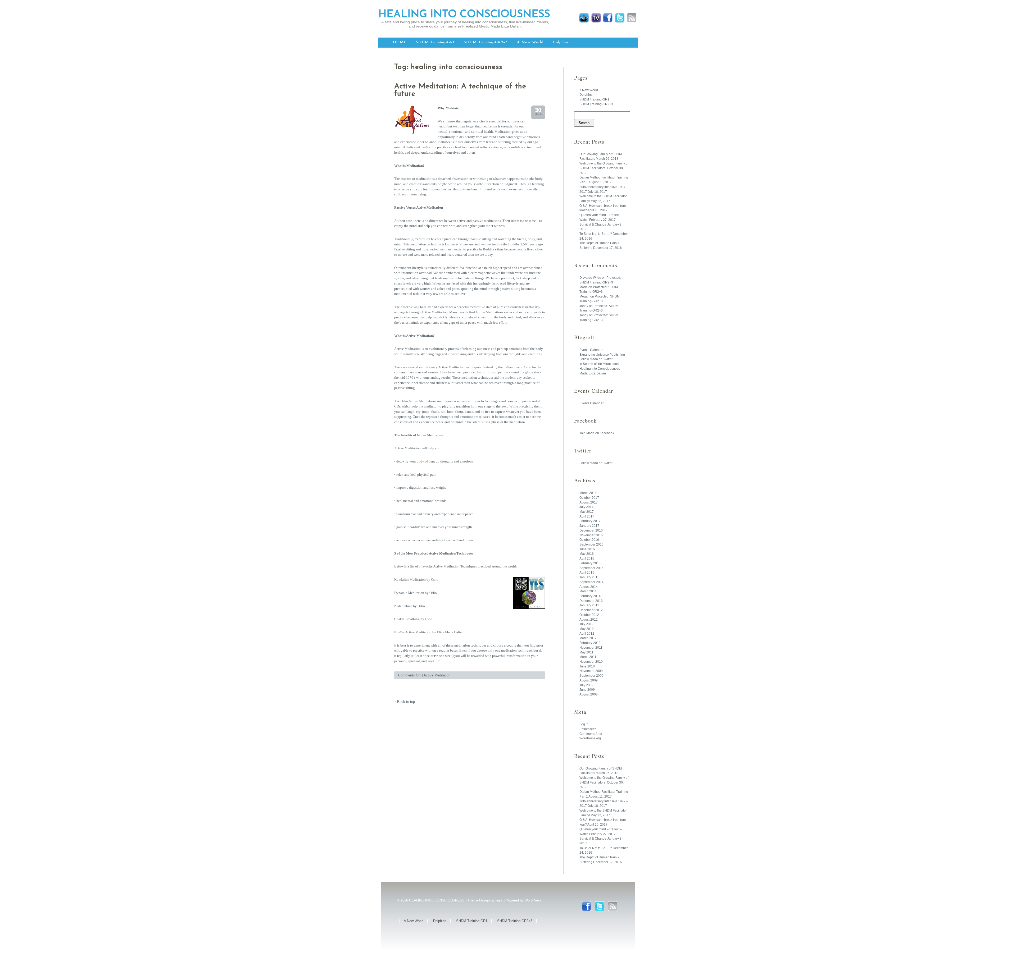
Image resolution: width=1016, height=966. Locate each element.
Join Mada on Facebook (596, 433)
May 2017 (586, 512)
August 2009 (588, 680)
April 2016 (586, 558)
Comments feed (590, 734)
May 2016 (586, 554)
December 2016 (591, 530)
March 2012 (588, 638)
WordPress (533, 900)
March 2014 (588, 591)
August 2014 (588, 587)
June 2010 (587, 666)
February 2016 (590, 563)
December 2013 (591, 601)
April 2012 (586, 633)
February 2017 (590, 521)
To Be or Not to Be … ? (595, 234)
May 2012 (586, 629)
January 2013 (589, 605)
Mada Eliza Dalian (592, 373)
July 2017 (586, 507)
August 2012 (588, 619)
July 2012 (586, 624)
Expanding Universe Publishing (602, 354)
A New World (530, 42)
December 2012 (591, 610)
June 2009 (587, 690)
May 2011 (586, 652)
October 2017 (589, 498)
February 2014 (590, 596)
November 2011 (590, 647)
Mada (583, 287)
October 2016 (589, 540)
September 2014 (591, 582)
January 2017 (589, 526)
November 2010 (591, 661)
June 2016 (587, 549)
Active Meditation (437, 675)
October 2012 (589, 615)
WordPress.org (590, 738)
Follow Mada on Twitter (596, 359)
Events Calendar (591, 350)
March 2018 (588, 493)
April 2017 (586, 516)
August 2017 (588, 502)
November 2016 (591, 535)
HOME (400, 42)
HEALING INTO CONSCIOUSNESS (464, 14)
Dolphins (561, 42)
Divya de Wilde (590, 278)
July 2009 (586, 685)
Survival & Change (592, 224)
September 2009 (591, 675)
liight (499, 900)
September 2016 (591, 544)
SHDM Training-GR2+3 (486, 42)
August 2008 (588, 694)
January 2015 (589, 577)
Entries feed (588, 729)
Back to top (406, 702)
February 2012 (590, 643)
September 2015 (591, 568)
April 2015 (586, 572)
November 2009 (591, 671)
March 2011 (587, 657)
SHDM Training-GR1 (435, 42)
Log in (583, 724)
